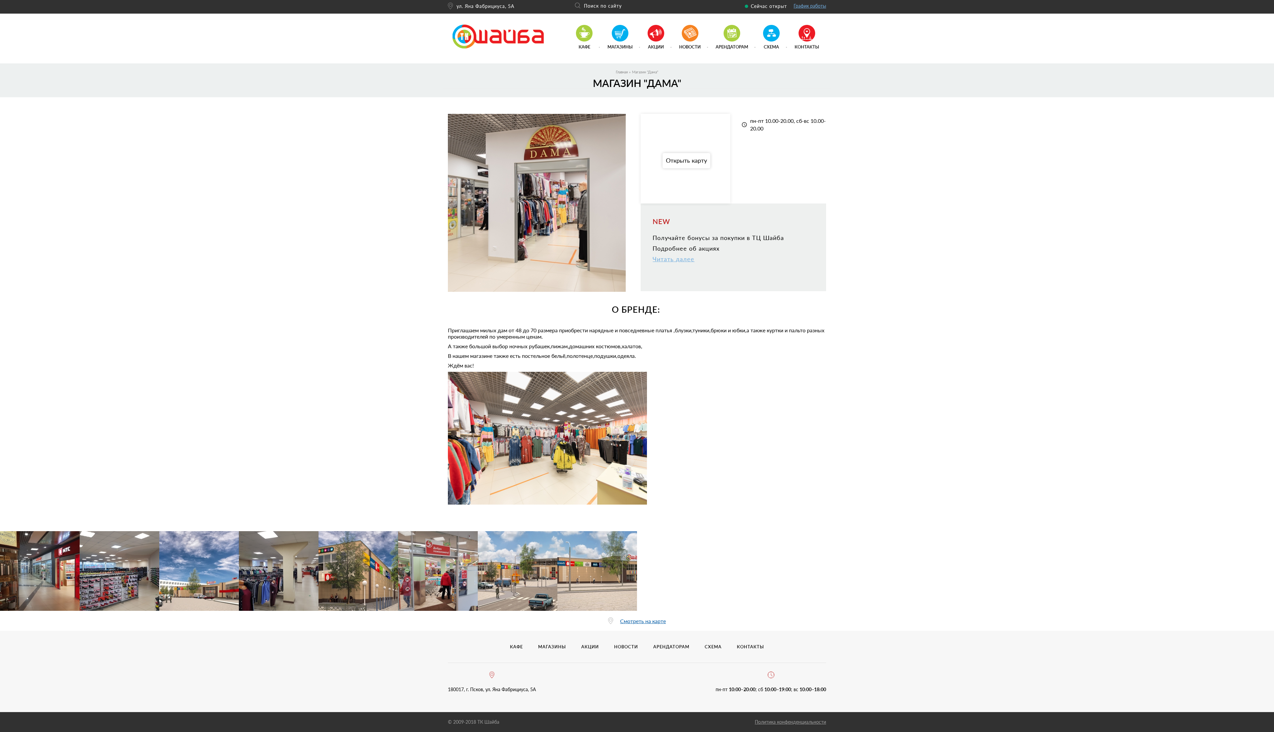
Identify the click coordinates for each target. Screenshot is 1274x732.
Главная (622, 72)
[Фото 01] (40, 571)
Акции (656, 46)
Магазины (620, 46)
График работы (810, 6)
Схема (771, 46)
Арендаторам (732, 46)
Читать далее (673, 259)
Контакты (807, 46)
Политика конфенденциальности (790, 722)
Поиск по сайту (603, 6)
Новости (690, 46)
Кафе (584, 46)
